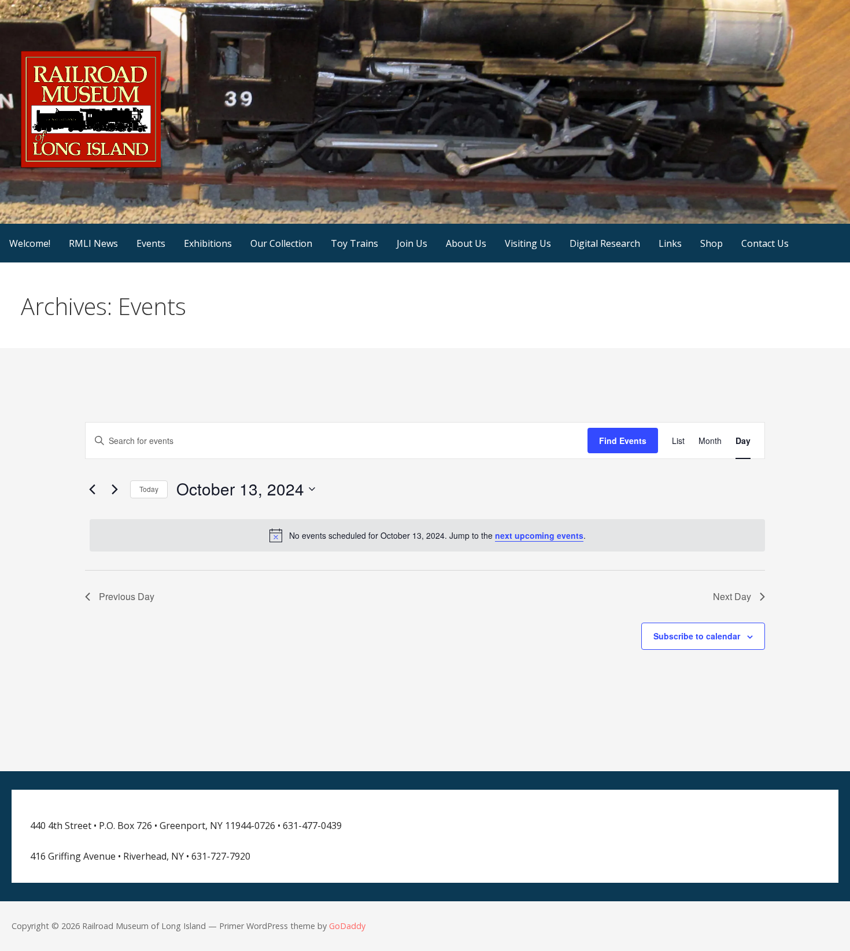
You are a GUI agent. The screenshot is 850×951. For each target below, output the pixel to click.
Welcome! (29, 243)
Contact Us (765, 243)
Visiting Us (528, 243)
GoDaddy (347, 925)
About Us (466, 243)
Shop (711, 243)
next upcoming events (539, 535)
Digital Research (605, 243)
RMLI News (93, 243)
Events (150, 243)
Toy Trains (354, 243)
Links (670, 243)
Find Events (622, 440)
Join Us (412, 243)
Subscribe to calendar (696, 636)
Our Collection (281, 243)
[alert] (427, 535)
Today (148, 489)
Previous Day (126, 596)
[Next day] (114, 489)
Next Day (732, 596)
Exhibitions (208, 243)
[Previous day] (92, 489)
